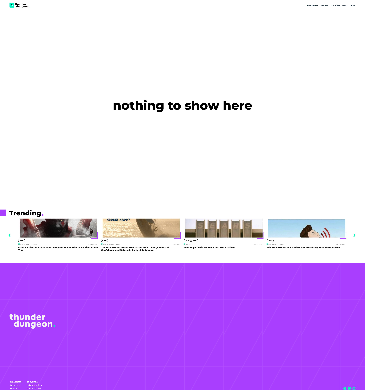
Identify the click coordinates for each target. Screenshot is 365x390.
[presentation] (9, 235)
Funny (21, 240)
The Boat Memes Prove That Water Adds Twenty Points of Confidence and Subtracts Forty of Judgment (52, 248)
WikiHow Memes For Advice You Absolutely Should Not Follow (220, 247)
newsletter (312, 5)
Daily (104, 240)
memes (324, 5)
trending (335, 5)
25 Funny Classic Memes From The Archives (126, 247)
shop (344, 5)
